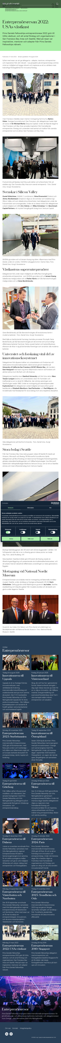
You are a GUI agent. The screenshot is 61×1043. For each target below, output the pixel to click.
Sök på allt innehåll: (11, 3)
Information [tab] (30, 507)
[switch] (23, 532)
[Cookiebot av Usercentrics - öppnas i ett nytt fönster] (52, 503)
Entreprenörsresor (10, 9)
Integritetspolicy (25, 1028)
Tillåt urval (30, 538)
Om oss (8, 1028)
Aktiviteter (24, 8)
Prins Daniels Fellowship (12, 8)
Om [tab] (50, 507)
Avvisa (11, 538)
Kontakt (15, 1028)
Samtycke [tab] (10, 507)
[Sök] (57, 4)
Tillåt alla (49, 538)
